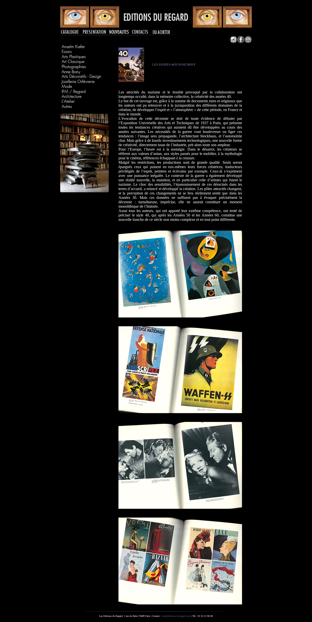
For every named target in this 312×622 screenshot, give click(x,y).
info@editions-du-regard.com (176, 616)
